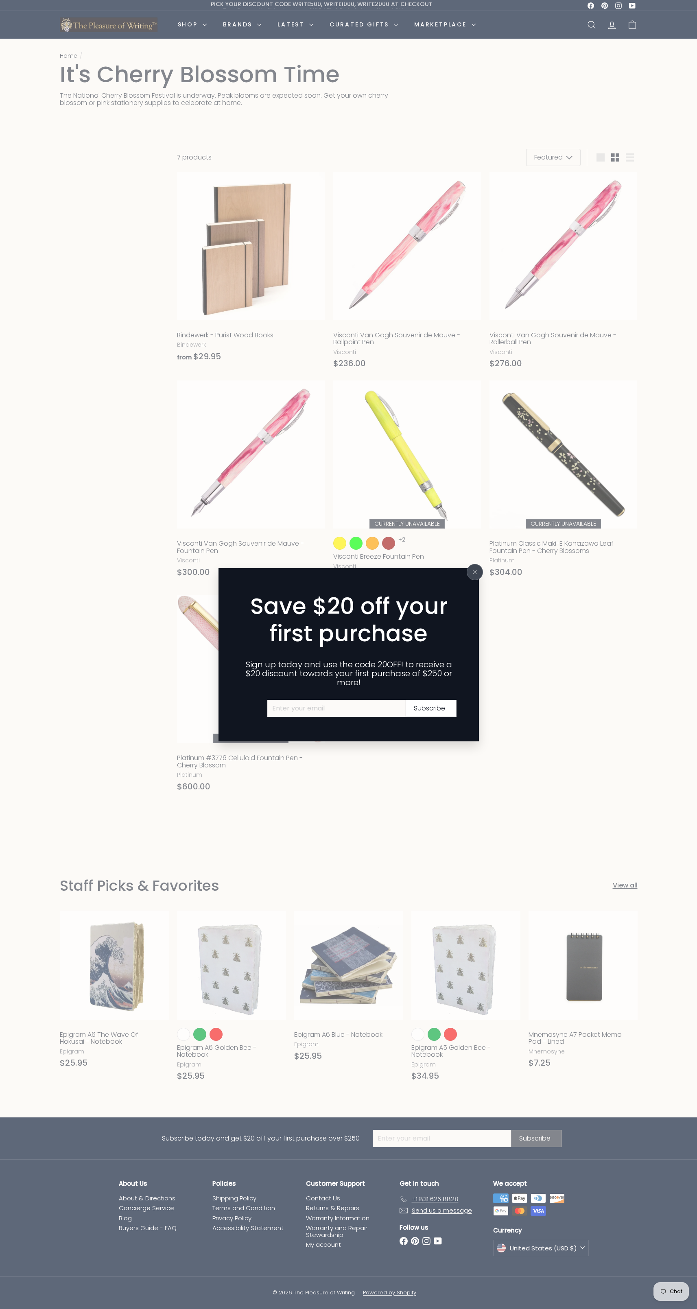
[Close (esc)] (475, 572)
